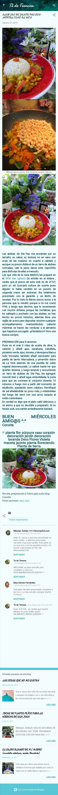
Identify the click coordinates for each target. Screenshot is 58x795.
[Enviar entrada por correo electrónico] (9, 514)
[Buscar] (54, 5)
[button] (54, 15)
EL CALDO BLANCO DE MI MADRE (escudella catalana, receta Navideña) (22, 751)
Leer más (51, 705)
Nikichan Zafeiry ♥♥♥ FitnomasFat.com (32, 531)
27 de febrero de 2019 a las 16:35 (28, 533)
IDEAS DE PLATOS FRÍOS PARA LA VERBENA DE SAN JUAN (22, 715)
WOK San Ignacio (15, 278)
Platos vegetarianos (18, 519)
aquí (21, 500)
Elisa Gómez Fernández (24, 582)
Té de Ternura (21, 5)
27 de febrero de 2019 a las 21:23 (28, 563)
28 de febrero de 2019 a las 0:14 (27, 585)
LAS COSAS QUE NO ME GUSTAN (20, 680)
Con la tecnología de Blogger (30, 789)
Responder (19, 555)
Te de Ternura (20, 560)
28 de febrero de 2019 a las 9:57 (39, 605)
